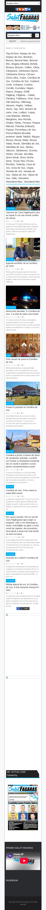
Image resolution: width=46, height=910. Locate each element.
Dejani (29, 88)
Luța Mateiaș (13, 115)
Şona (9, 161)
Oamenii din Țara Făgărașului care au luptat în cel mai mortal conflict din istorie (23, 215)
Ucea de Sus (18, 167)
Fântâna (10, 98)
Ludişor (23, 112)
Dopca (9, 91)
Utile (8, 355)
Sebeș (9, 154)
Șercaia (18, 154)
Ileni (21, 109)
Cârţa (36, 67)
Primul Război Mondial (18, 133)
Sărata (29, 147)
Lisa (15, 112)
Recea (9, 140)
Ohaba (9, 122)
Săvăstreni (21, 150)
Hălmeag (26, 102)
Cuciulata (20, 88)
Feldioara (21, 98)
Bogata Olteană (20, 63)
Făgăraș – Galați (25, 95)
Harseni (10, 105)
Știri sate (10, 259)
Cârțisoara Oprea (28, 70)
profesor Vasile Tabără (18, 136)
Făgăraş (10, 95)
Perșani (27, 122)
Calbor (28, 67)
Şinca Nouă (12, 157)
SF (20, 221)
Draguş (18, 91)
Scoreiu (33, 150)
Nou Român (24, 119)
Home (8, 48)
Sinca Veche (26, 157)
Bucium (19, 67)
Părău (18, 122)
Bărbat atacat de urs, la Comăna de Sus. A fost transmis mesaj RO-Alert (22, 587)
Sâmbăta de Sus (15, 147)
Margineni (11, 119)
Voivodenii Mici (32, 181)
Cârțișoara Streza (15, 74)
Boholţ (33, 63)
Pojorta (10, 129)
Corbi (9, 84)
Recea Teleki (21, 140)
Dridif (26, 91)
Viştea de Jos (19, 174)
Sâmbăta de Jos (30, 143)
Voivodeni (23, 178)
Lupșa (31, 112)
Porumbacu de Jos (25, 129)
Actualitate (10, 209)
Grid (30, 98)
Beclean (27, 57)
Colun (23, 77)
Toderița (20, 164)
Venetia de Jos (14, 171)
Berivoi (9, 60)
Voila (14, 178)
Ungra (30, 167)
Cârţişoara (11, 70)
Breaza (10, 67)
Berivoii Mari (21, 60)
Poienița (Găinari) (24, 126)
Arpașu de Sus (14, 57)
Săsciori (10, 150)
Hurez (9, 109)
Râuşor (35, 136)
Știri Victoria (11, 307)
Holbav (28, 105)
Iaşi (16, 109)
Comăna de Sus (20, 81)
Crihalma (18, 84)
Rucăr (16, 143)
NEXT (26, 608)
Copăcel (34, 81)
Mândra (25, 115)
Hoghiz (19, 105)
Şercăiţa (28, 154)
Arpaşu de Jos (28, 53)
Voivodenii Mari (14, 181)
